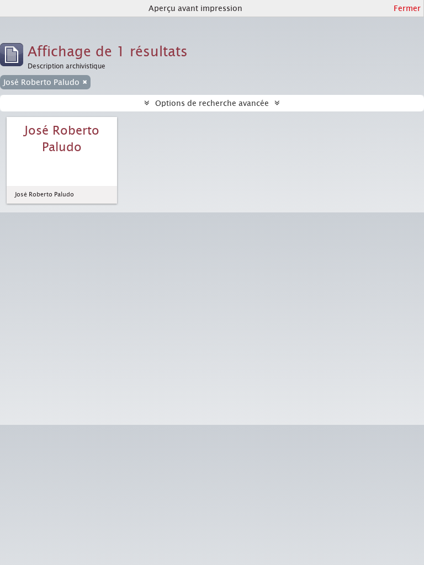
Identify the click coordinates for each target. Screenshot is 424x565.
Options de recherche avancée (212, 103)
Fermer (407, 8)
